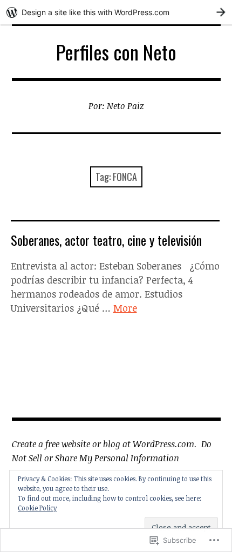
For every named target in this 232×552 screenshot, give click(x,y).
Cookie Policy (37, 507)
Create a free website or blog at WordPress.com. (104, 444)
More (125, 307)
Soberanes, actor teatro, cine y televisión (106, 240)
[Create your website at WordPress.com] (116, 12)
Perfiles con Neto (116, 51)
